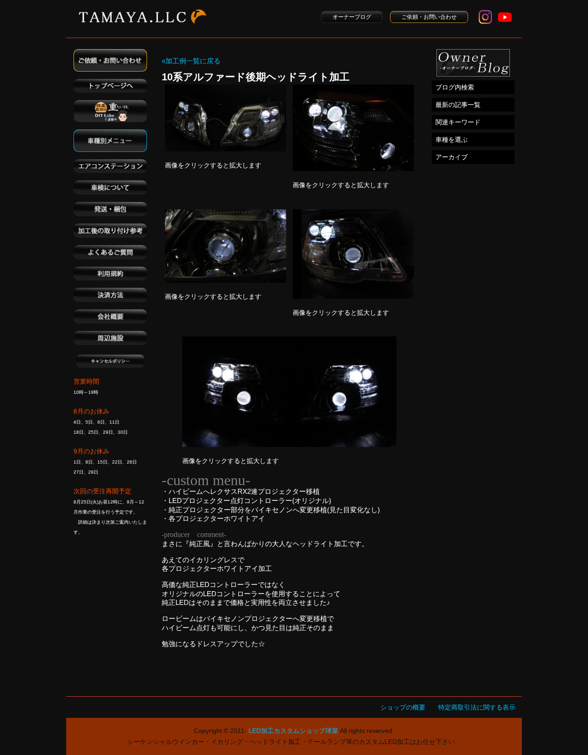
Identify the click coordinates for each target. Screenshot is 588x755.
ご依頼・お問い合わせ (429, 17)
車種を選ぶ (451, 139)
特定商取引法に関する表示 (476, 707)
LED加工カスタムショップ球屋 (293, 730)
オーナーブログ (352, 17)
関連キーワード (458, 122)
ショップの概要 (402, 707)
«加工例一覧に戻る (191, 61)
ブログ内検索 (454, 87)
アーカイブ (451, 157)
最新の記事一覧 (458, 104)
